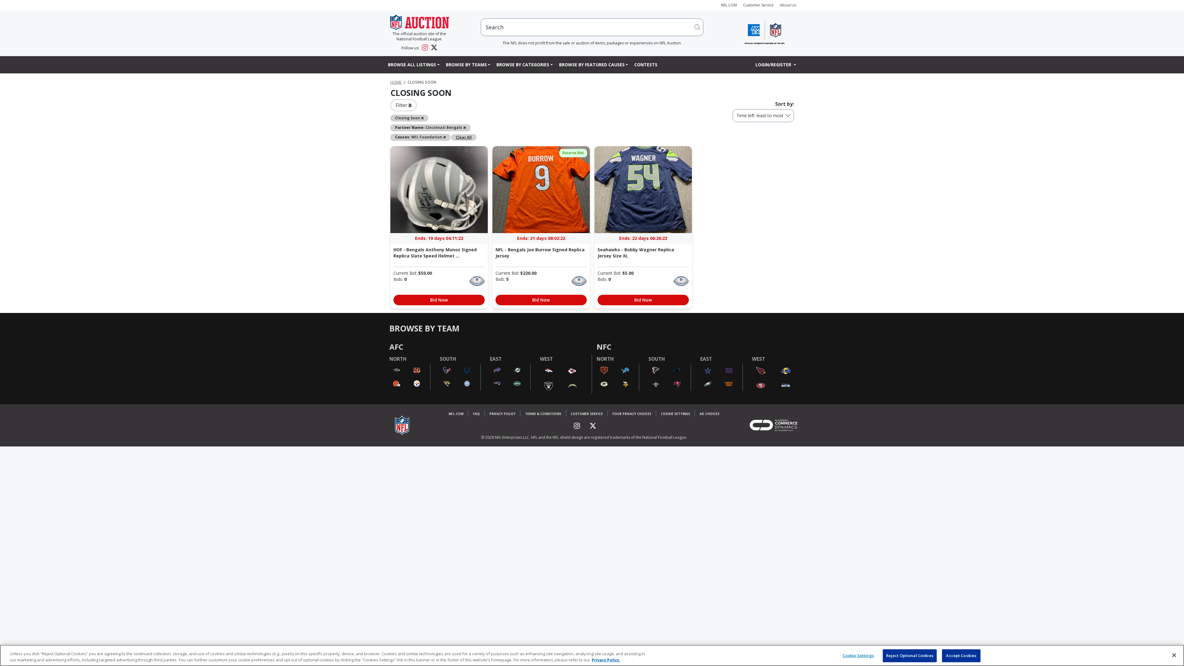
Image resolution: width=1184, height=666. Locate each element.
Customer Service (758, 5)
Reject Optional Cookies (909, 655)
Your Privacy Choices (631, 414)
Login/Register (773, 65)
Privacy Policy (502, 414)
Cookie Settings (675, 414)
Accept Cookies (961, 655)
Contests (645, 65)
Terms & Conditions (543, 414)
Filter (402, 105)
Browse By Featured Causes (592, 65)
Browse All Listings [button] (412, 65)
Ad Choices (709, 414)
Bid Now (439, 300)
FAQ (476, 414)
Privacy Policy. (606, 659)
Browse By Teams (466, 65)
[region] (592, 655)
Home (396, 82)
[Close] (1174, 655)
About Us (788, 5)
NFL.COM (729, 5)
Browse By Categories (522, 65)
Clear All (464, 137)
